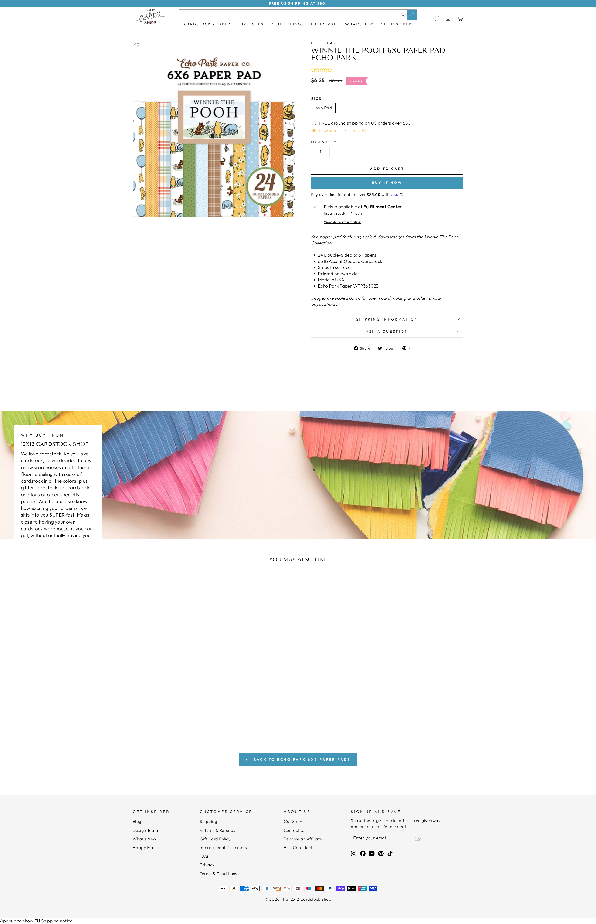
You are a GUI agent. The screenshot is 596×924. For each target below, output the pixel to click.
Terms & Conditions (218, 873)
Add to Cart (178, 696)
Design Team (145, 830)
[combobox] (298, 14)
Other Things (287, 24)
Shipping (208, 821)
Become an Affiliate (303, 839)
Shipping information (387, 319)
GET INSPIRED (396, 24)
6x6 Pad (323, 108)
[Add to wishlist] (137, 45)
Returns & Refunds (217, 830)
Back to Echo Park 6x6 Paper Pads (301, 759)
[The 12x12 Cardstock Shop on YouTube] (372, 853)
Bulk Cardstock (298, 847)
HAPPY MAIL (324, 24)
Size (316, 98)
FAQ (204, 856)
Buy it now (387, 182)
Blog (137, 821)
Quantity (324, 142)
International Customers (223, 847)
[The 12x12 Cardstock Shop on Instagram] (353, 853)
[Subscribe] (418, 838)
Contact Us (294, 830)
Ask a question (387, 331)
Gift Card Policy (215, 839)
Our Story (293, 821)
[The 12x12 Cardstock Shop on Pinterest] (381, 853)
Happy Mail (144, 847)
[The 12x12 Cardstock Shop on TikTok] (390, 853)
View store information (342, 222)
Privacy (207, 864)
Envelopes (251, 24)
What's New (359, 24)
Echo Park (325, 43)
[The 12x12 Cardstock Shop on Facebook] (363, 853)
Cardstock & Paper (207, 24)
